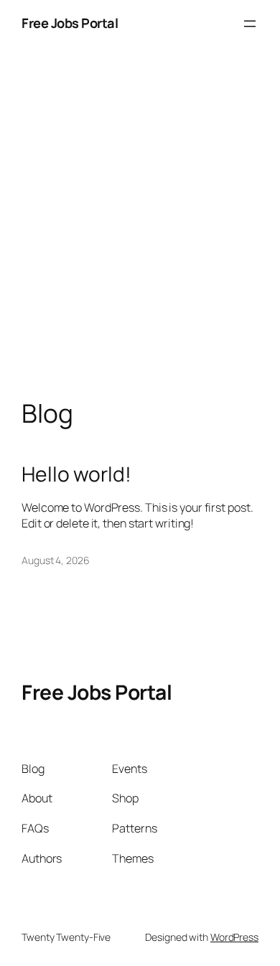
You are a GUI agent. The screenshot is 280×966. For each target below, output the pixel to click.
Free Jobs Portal (70, 23)
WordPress (234, 937)
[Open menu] (249, 23)
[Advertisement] (140, 238)
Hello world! (76, 474)
